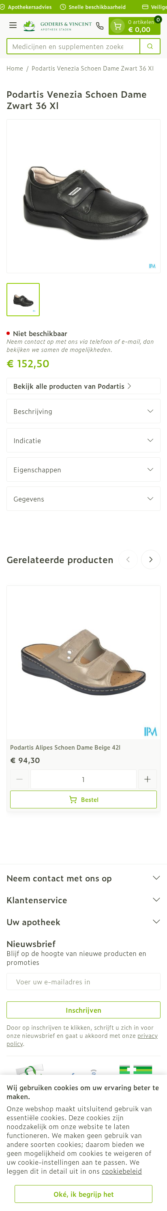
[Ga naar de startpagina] (57, 25)
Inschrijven (83, 1010)
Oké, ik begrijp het (84, 1194)
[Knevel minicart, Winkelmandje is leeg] (117, 26)
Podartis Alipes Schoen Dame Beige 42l (65, 747)
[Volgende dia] (151, 559)
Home (14, 68)
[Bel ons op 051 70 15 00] (100, 26)
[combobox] (73, 46)
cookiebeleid (122, 1171)
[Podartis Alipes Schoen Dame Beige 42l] (83, 662)
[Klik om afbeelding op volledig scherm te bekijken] (83, 196)
